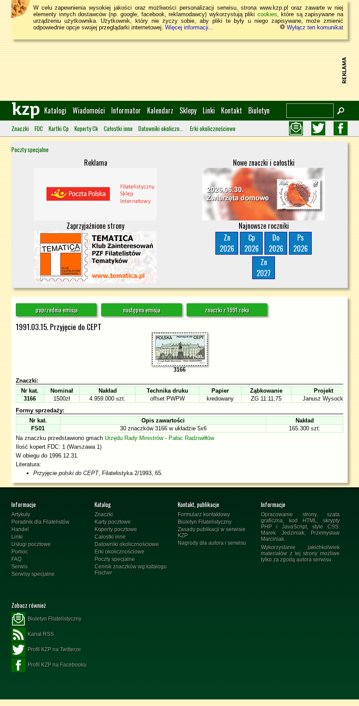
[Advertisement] (179, 70)
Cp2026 (251, 243)
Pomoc (19, 552)
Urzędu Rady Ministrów (134, 438)
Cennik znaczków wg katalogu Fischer (131, 570)
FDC (39, 128)
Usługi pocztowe (31, 544)
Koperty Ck (86, 128)
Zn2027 (264, 267)
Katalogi (55, 110)
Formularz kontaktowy (204, 514)
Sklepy (188, 110)
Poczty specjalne (30, 149)
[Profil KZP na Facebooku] (341, 128)
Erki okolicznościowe (213, 128)
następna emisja (141, 309)
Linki (209, 110)
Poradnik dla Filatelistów (40, 522)
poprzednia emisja (56, 309)
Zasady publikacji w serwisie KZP (212, 532)
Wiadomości (89, 110)
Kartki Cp (59, 128)
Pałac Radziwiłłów (191, 438)
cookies (267, 14)
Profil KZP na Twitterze (54, 649)
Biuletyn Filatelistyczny (205, 522)
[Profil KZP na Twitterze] (318, 128)
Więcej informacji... (189, 27)
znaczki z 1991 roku (227, 309)
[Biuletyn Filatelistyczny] (296, 128)
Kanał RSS (41, 634)
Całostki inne (118, 128)
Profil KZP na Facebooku (57, 665)
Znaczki (20, 128)
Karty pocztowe (113, 522)
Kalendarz (160, 110)
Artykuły (20, 514)
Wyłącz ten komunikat (314, 27)
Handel (20, 529)
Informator (126, 110)
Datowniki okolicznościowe (161, 128)
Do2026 (276, 243)
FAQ (16, 559)
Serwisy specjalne (33, 574)
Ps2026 (300, 243)
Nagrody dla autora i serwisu (212, 543)
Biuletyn (259, 110)
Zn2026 (227, 243)
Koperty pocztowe (116, 529)
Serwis (19, 567)
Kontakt (231, 110)
